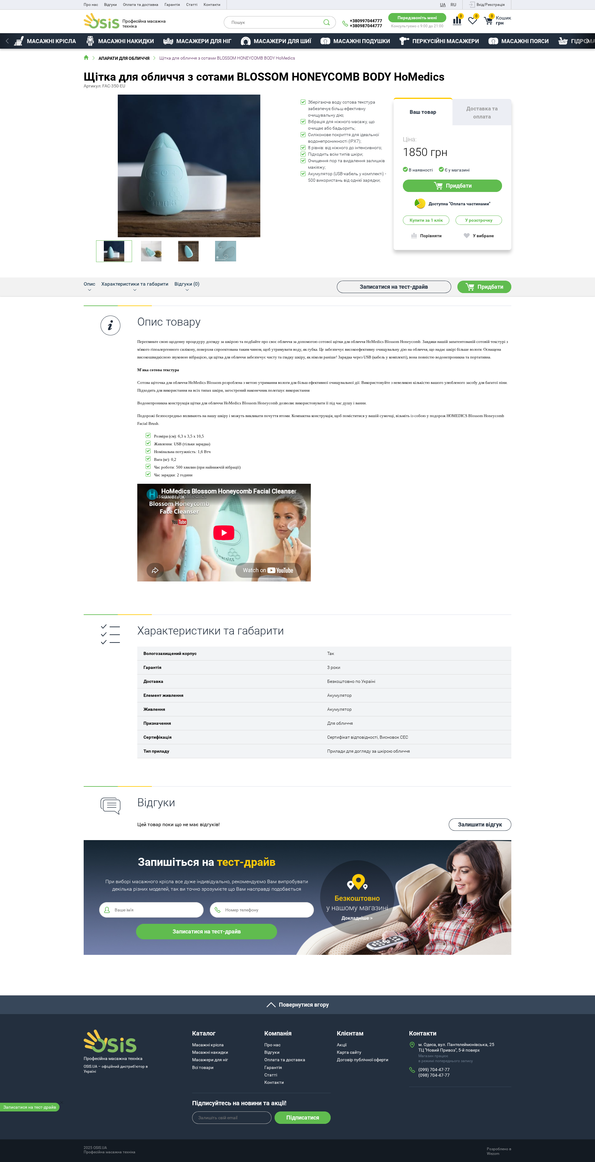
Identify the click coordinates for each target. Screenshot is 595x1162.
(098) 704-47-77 (434, 1075)
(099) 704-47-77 (434, 1069)
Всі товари (203, 1067)
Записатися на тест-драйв (29, 1107)
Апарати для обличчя (124, 58)
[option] (45, 41)
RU (453, 4)
